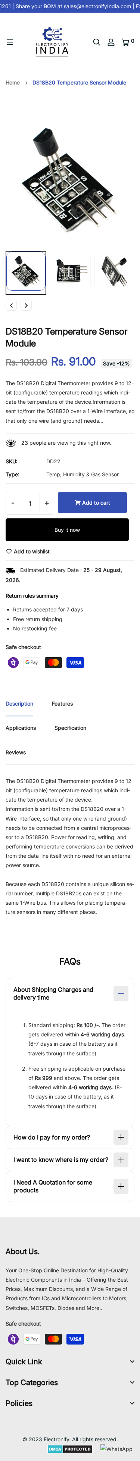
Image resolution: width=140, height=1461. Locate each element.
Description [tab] (19, 703)
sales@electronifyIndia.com (95, 6)
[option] (70, 179)
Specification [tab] (70, 728)
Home (13, 82)
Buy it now (67, 530)
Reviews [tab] (16, 752)
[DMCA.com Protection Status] (70, 1448)
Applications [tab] (21, 728)
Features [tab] (62, 703)
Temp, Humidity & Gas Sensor (82, 474)
